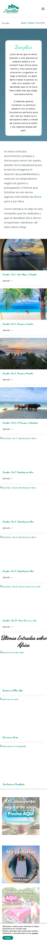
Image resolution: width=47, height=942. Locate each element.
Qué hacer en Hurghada (14, 784)
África (37, 197)
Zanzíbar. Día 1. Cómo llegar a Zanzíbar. (20, 274)
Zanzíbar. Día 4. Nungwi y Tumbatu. (18, 324)
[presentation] (23, 254)
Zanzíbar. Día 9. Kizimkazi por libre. (18, 571)
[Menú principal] (43, 8)
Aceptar (8, 938)
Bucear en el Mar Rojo (13, 690)
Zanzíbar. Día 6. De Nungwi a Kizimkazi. (20, 422)
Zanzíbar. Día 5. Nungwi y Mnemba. (18, 373)
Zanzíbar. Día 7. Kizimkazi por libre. (18, 472)
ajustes (35, 933)
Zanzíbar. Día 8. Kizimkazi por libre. (18, 521)
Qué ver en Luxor (10, 737)
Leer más (7, 281)
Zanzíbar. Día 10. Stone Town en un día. (20, 620)
